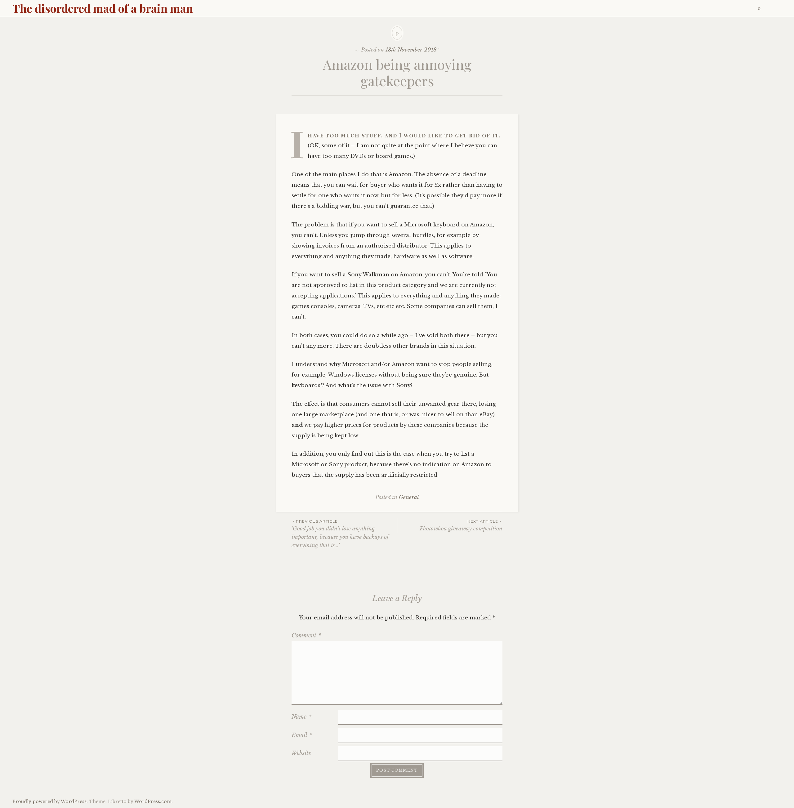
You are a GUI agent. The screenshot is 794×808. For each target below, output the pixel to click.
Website (301, 753)
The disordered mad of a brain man (102, 8)
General (409, 497)
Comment (306, 635)
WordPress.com (153, 801)
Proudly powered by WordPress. (50, 801)
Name (301, 716)
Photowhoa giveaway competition (461, 525)
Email (302, 735)
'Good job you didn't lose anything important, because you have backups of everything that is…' (340, 534)
